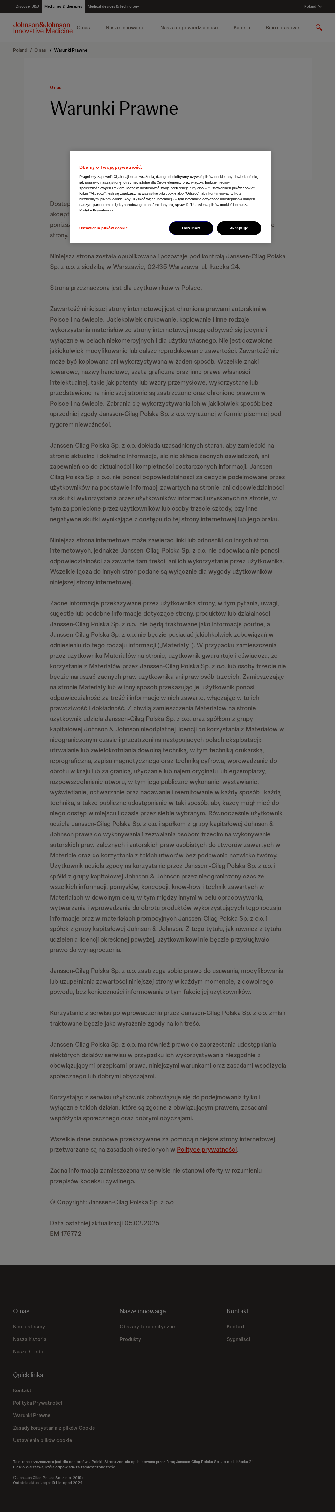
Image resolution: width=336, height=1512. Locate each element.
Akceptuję (239, 228)
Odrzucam (191, 228)
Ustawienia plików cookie (103, 228)
